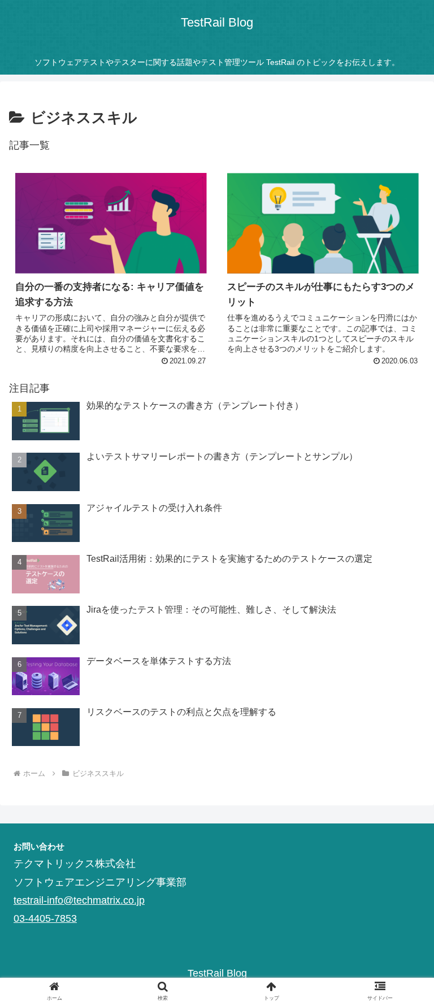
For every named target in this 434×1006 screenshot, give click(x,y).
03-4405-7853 (45, 918)
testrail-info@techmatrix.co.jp (79, 900)
